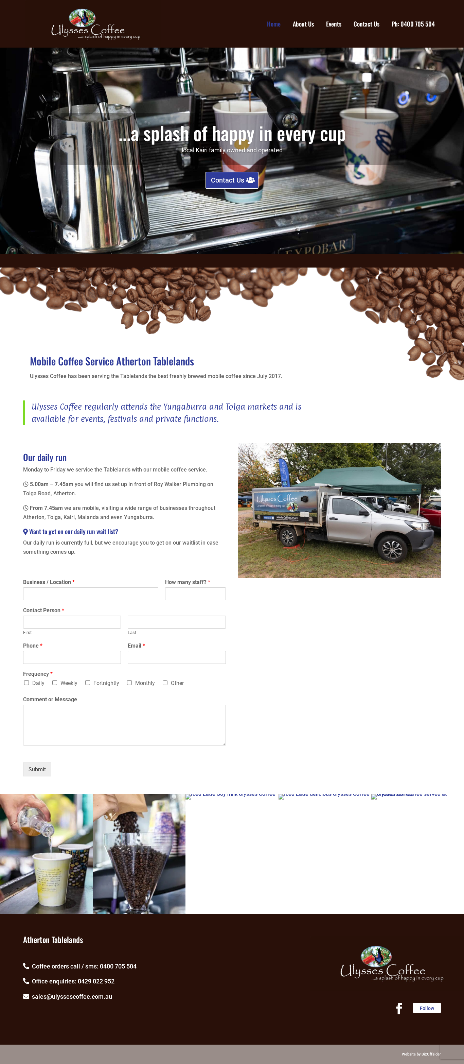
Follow (427, 1008)
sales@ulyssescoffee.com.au (70, 996)
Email (136, 645)
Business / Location (49, 582)
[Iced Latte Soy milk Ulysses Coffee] (230, 794)
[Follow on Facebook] (399, 1008)
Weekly (68, 683)
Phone (32, 645)
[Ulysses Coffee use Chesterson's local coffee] (139, 912)
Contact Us (227, 180)
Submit (37, 769)
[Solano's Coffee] (46, 912)
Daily (38, 683)
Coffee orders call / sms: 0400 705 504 (83, 966)
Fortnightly (106, 683)
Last (132, 632)
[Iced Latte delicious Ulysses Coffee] (324, 794)
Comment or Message (50, 699)
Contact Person (43, 610)
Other (177, 683)
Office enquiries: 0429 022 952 (71, 981)
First (27, 632)
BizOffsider (431, 1054)
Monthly (145, 683)
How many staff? (187, 582)
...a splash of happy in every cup (232, 133)
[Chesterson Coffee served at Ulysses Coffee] (417, 794)
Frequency (38, 674)
